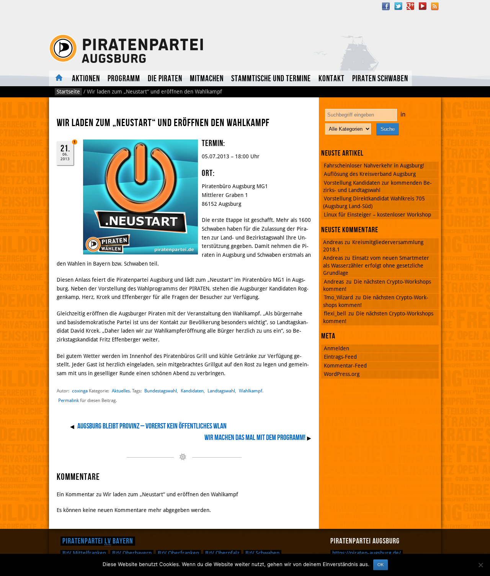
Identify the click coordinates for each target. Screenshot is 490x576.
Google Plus (410, 6)
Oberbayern (132, 553)
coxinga (80, 391)
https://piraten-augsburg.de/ (366, 553)
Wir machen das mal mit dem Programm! (254, 437)
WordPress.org (341, 374)
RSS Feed (435, 6)
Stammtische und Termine (271, 79)
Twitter (398, 6)
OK (380, 564)
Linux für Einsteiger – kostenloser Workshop (377, 215)
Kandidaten (192, 391)
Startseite (68, 92)
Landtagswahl (221, 391)
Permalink (68, 400)
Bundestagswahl (160, 391)
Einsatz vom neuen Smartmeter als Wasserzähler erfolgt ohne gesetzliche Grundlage (376, 265)
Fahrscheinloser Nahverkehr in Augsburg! (374, 165)
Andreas (334, 282)
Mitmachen (207, 79)
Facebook (386, 6)
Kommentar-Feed (345, 366)
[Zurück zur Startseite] (127, 48)
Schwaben (262, 553)
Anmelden (336, 348)
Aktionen (86, 79)
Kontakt (331, 79)
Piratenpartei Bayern (97, 541)
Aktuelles (58, 78)
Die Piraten (165, 79)
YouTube (422, 6)
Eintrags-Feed (340, 357)
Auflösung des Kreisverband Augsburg (370, 174)
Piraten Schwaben (380, 79)
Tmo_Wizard (338, 297)
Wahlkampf (250, 391)
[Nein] (480, 565)
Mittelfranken (84, 553)
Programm (124, 79)
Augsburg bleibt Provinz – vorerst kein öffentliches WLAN (152, 426)
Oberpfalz (222, 553)
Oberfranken (178, 553)
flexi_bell (335, 313)
